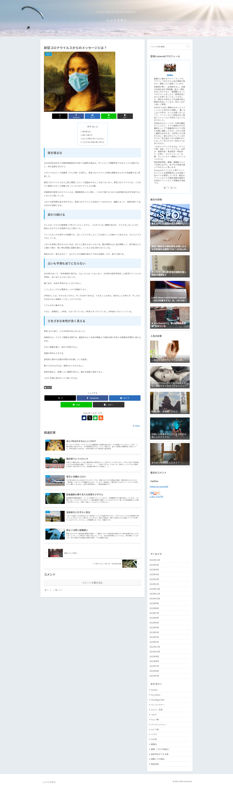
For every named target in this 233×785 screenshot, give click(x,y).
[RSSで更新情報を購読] (100, 417)
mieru (170, 74)
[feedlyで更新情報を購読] (95, 417)
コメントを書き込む (92, 582)
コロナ (49, 387)
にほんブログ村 (156, 496)
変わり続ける (87, 135)
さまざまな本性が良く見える (93, 142)
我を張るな (86, 131)
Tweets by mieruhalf (159, 486)
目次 (89, 126)
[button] (125, 116)
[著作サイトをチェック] (84, 417)
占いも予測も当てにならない (93, 138)
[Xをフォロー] (89, 417)
